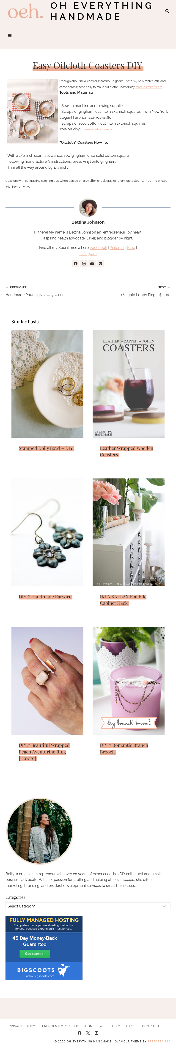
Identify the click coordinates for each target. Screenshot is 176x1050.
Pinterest (117, 247)
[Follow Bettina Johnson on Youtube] (92, 263)
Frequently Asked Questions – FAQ (73, 1026)
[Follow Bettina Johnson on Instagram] (84, 263)
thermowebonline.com (98, 129)
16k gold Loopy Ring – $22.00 (145, 291)
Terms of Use (123, 1026)
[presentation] (47, 384)
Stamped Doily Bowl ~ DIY (46, 448)
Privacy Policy (22, 1026)
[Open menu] (10, 35)
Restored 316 (159, 1041)
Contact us (152, 1026)
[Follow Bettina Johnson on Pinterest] (100, 263)
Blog (131, 247)
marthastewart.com (148, 87)
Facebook (98, 247)
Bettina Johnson (88, 222)
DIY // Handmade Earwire (45, 596)
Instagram (88, 253)
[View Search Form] (167, 11)
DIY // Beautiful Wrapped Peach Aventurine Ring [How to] (44, 751)
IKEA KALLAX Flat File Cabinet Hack (123, 599)
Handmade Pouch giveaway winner (36, 291)
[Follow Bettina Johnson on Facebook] (75, 263)
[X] (88, 1033)
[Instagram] (96, 1033)
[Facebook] (79, 1033)
